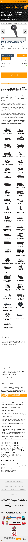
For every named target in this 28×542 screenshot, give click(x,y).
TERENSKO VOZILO (7, 188)
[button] (25, 31)
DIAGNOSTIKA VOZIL (20, 318)
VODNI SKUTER (20, 133)
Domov (2, 23)
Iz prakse (23, 489)
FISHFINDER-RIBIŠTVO (20, 263)
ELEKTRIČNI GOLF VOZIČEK (7, 290)
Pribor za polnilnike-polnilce (11, 23)
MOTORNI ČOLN (20, 220)
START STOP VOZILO (20, 307)
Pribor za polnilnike (22, 23)
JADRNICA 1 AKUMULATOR (7, 211)
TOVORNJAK (7, 246)
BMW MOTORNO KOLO (7, 156)
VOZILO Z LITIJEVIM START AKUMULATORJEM (7, 309)
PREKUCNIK (7, 238)
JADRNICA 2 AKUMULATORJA (20, 211)
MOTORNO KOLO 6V (20, 141)
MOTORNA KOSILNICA (7, 164)
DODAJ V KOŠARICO (14, 75)
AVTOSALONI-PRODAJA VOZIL (7, 328)
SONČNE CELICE (20, 203)
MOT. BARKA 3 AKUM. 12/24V (20, 230)
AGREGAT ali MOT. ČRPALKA (7, 281)
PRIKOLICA (7, 203)
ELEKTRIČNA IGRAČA (7, 133)
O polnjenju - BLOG (13, 489)
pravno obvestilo (18, 492)
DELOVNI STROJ (20, 238)
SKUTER (20, 164)
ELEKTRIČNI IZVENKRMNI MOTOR (7, 271)
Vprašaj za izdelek (22, 55)
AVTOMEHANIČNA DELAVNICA (7, 318)
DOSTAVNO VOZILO (20, 187)
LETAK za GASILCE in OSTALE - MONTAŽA (15, 39)
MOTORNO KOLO (8, 149)
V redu (18, 539)
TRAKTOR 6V (20, 172)
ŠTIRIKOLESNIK (20, 149)
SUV (20, 180)
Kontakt (9, 492)
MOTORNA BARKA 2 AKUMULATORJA (7, 230)
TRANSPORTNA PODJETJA (20, 299)
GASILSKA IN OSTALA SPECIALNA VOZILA (20, 254)
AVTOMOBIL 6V (7, 172)
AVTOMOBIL (7, 180)
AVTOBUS (20, 246)
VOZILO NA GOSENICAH (7, 254)
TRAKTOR (7, 195)
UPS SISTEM (20, 271)
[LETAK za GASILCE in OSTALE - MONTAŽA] (3, 39)
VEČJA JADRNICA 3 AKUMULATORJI (8, 221)
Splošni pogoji (14, 494)
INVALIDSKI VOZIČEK (20, 156)
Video (4, 489)
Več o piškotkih (24, 539)
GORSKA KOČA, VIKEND (7, 263)
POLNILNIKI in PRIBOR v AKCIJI (14, 481)
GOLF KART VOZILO (20, 289)
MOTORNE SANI (7, 141)
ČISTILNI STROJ (20, 280)
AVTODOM (20, 195)
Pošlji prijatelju (6, 58)
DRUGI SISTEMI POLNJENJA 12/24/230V (14, 486)
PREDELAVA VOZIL (7, 298)
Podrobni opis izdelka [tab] (8, 82)
